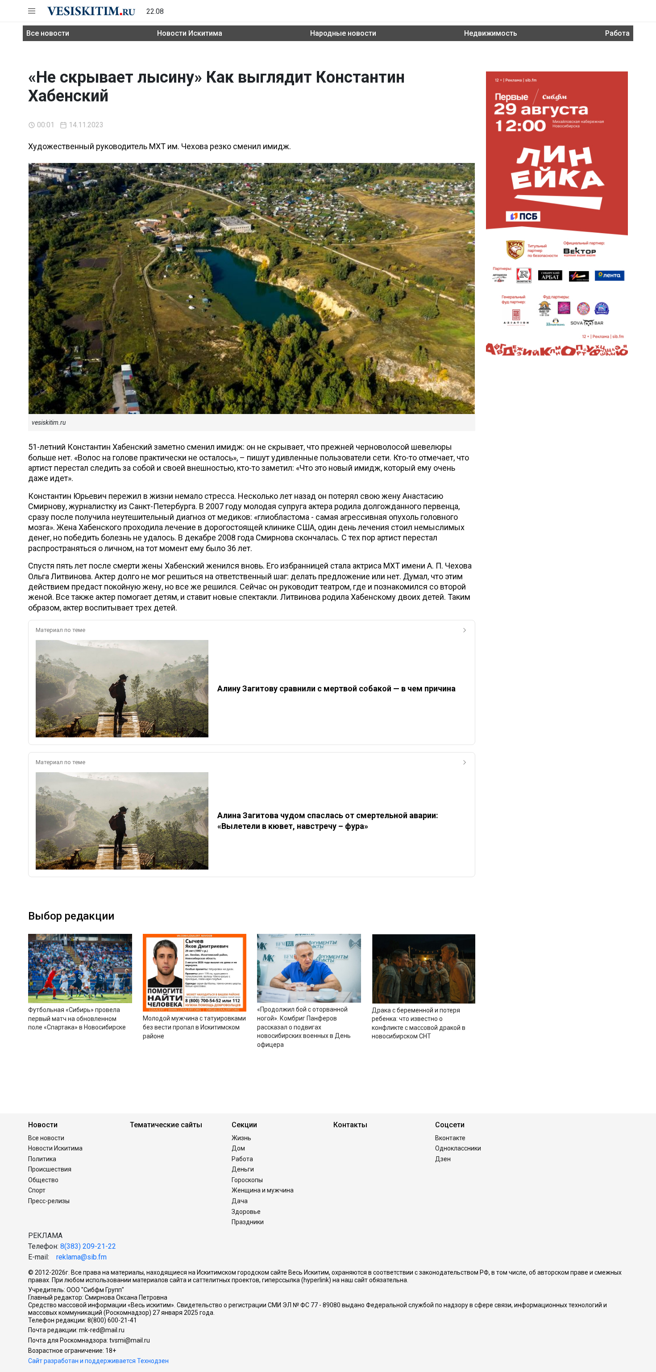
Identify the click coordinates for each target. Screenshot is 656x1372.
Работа (617, 33)
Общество (43, 1180)
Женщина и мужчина (263, 1190)
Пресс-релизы (49, 1201)
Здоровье (246, 1211)
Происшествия (49, 1169)
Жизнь (241, 1138)
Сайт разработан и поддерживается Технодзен (98, 1360)
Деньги (243, 1169)
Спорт (37, 1190)
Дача (240, 1201)
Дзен (443, 1159)
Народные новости (343, 33)
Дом (238, 1148)
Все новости (47, 33)
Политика (42, 1159)
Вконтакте (450, 1138)
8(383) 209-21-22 (88, 1246)
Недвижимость (490, 33)
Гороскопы (247, 1180)
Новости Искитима (189, 33)
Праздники (248, 1222)
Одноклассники (458, 1148)
